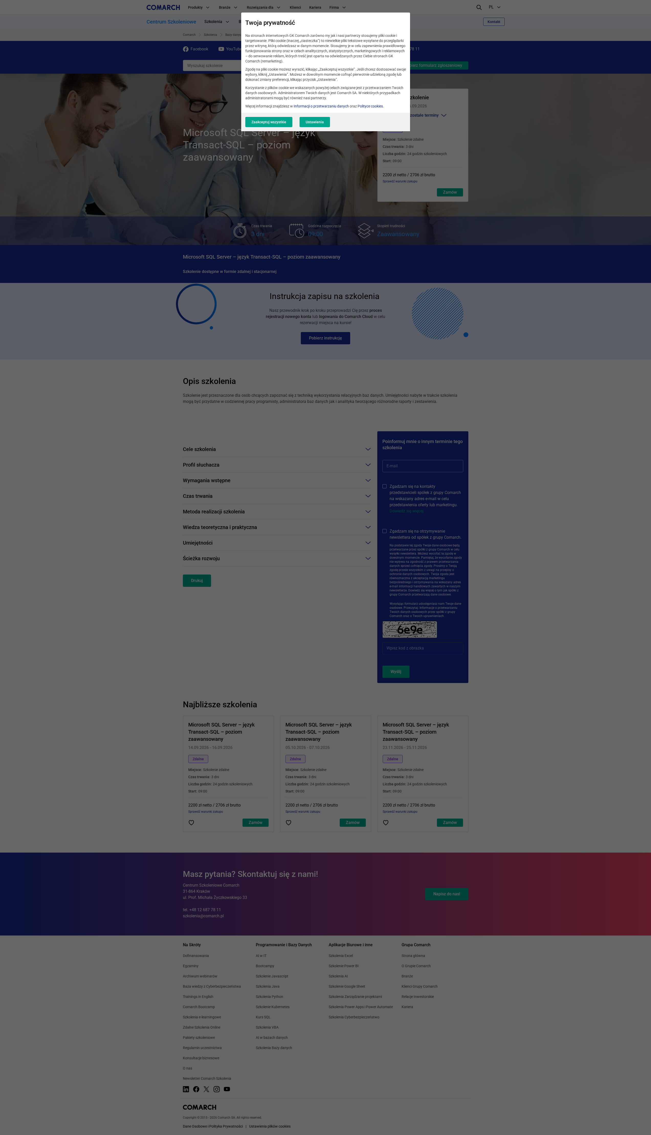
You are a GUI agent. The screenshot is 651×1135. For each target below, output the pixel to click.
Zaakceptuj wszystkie (268, 122)
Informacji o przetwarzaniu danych (321, 106)
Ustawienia (315, 122)
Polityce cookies (370, 106)
